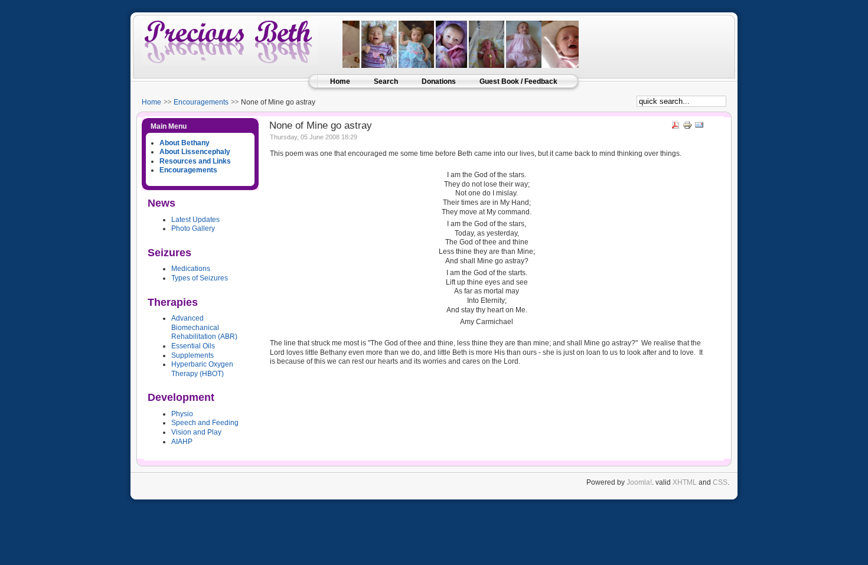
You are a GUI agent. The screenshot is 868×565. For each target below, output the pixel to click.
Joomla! (639, 482)
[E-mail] (699, 127)
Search (386, 81)
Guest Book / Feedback (518, 81)
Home (340, 81)
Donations (439, 81)
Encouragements (201, 102)
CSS (720, 482)
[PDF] (675, 127)
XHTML (685, 482)
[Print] (687, 127)
